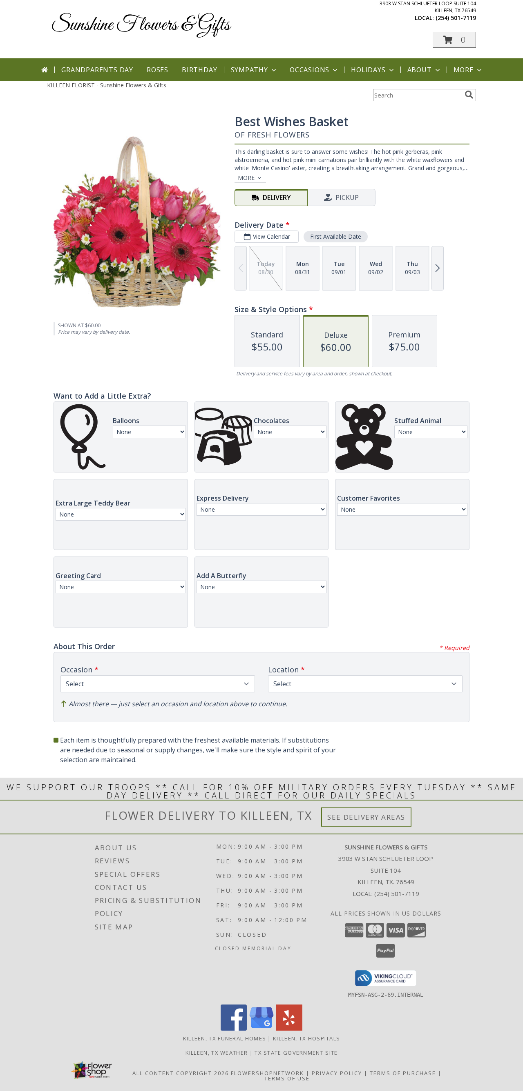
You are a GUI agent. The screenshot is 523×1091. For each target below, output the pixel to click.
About (419, 69)
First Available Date (335, 236)
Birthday (199, 69)
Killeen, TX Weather (217, 1052)
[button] (454, 40)
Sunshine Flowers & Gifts (140, 25)
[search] (469, 94)
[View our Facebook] (234, 1028)
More (464, 69)
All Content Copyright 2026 (180, 1073)
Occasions (309, 69)
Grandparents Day (97, 69)
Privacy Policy (337, 1073)
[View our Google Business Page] (261, 1028)
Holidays (368, 69)
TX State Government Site (296, 1052)
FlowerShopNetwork (267, 1073)
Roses (157, 69)
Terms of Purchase (403, 1073)
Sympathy (249, 69)
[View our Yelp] (289, 1028)
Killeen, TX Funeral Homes (224, 1038)
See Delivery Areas (366, 817)
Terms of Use (287, 1078)
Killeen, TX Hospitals (306, 1038)
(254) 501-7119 (456, 18)
